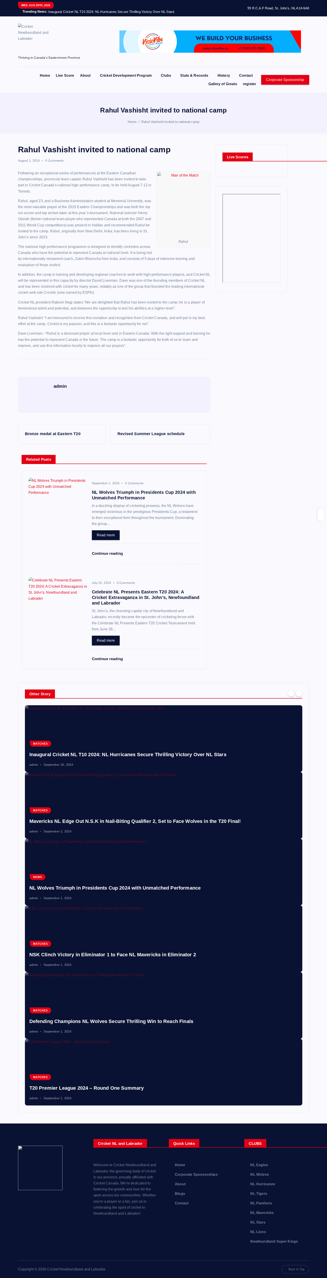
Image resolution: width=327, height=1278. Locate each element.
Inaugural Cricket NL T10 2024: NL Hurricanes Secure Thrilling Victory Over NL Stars (127, 754)
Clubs (166, 75)
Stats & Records (194, 75)
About (85, 75)
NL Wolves (259, 1174)
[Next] (299, 693)
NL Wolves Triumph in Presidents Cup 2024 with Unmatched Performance (115, 888)
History (224, 75)
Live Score (65, 75)
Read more (106, 535)
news (37, 877)
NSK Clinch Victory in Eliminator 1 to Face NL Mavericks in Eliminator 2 (112, 954)
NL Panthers (261, 1203)
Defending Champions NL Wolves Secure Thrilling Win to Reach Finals (111, 1021)
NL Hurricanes (262, 1184)
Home (45, 75)
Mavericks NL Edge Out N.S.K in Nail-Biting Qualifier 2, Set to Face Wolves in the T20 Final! (135, 821)
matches (40, 743)
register (249, 84)
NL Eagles (259, 1165)
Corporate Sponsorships (196, 1174)
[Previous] (291, 693)
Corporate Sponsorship (285, 80)
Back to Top (297, 1269)
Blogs (180, 1194)
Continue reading (107, 553)
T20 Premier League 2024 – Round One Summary (86, 1088)
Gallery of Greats (222, 84)
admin (33, 764)
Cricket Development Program (126, 75)
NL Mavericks (262, 1213)
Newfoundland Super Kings (274, 1241)
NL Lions (258, 1232)
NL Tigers (258, 1194)
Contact (246, 75)
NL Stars (257, 1222)
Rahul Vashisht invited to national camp (170, 122)
